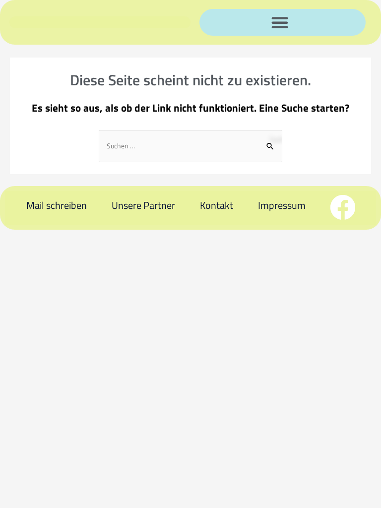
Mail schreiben (56, 205)
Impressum (282, 205)
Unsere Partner (143, 205)
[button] (279, 22)
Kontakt (216, 205)
